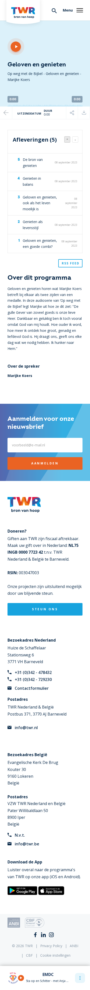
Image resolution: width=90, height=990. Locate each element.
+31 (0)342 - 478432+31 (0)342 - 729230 (33, 676)
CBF (29, 955)
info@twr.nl (26, 727)
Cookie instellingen (55, 955)
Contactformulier (32, 688)
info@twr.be (27, 844)
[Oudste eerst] (75, 139)
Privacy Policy (51, 945)
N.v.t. (20, 835)
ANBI (74, 945)
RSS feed (71, 263)
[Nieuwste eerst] (67, 139)
